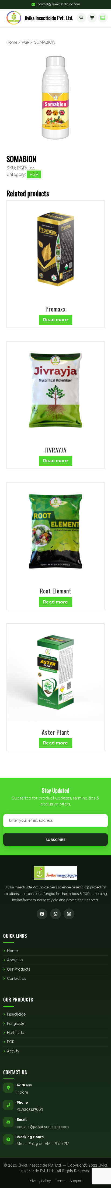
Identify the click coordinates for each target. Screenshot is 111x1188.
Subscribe (55, 840)
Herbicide (15, 1032)
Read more (55, 319)
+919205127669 (30, 1109)
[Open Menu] (103, 18)
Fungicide (15, 1023)
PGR (25, 42)
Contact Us (16, 978)
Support (76, 1181)
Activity (13, 1051)
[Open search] (81, 18)
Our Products (18, 969)
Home (11, 42)
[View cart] (92, 18)
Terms (60, 1181)
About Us (15, 960)
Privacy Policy (40, 1181)
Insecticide (16, 1014)
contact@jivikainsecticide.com (59, 4)
